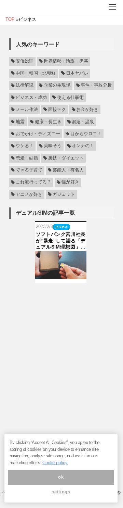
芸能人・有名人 (68, 170)
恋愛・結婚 (27, 158)
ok (61, 477)
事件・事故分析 (96, 85)
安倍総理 (24, 61)
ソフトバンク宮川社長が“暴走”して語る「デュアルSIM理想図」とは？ (61, 240)
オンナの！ (83, 146)
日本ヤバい (77, 73)
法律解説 (24, 85)
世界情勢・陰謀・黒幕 (66, 61)
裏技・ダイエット (66, 158)
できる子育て (29, 170)
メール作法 (27, 109)
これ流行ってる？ (33, 182)
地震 (20, 121)
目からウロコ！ (85, 133)
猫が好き (70, 182)
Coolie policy (55, 462)
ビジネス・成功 (31, 97)
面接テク (57, 109)
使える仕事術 (70, 97)
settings (61, 491)
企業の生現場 (57, 85)
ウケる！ (24, 146)
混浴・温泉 (83, 121)
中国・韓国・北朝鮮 (36, 73)
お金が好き (87, 109)
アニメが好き (29, 194)
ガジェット (64, 194)
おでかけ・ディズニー (38, 133)
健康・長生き (48, 121)
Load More (61, 293)
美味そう (53, 146)
